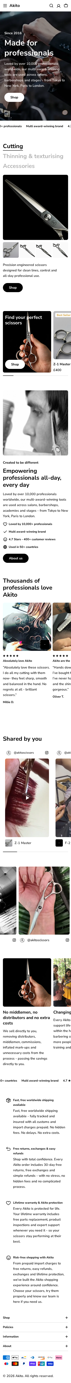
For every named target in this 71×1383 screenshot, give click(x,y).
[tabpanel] (35, 267)
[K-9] (60, 250)
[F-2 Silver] (44, 644)
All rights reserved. (39, 1376)
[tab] (13, 146)
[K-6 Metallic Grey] (44, 250)
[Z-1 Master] (11, 250)
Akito (14, 5)
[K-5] (27, 250)
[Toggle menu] (5, 5)
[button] (27, 658)
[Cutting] (35, 207)
